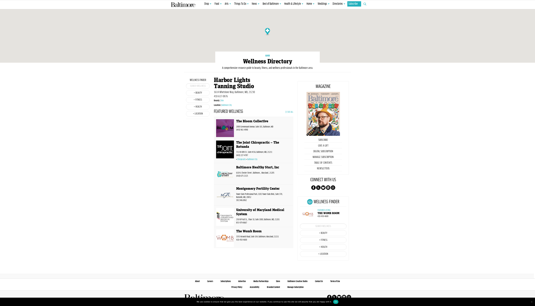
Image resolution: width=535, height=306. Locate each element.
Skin (222, 100)
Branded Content (273, 287)
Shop (206, 4)
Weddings (322, 4)
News (254, 4)
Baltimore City (227, 105)
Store (278, 281)
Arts (226, 4)
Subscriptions (226, 281)
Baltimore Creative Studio (297, 281)
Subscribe (353, 4)
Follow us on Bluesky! (323, 187)
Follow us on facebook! (313, 187)
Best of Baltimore (271, 4)
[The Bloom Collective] (225, 128)
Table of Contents (323, 162)
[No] (531, 301)
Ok (336, 302)
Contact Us (319, 281)
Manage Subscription (323, 157)
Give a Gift (323, 145)
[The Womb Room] (225, 238)
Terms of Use (335, 281)
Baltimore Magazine (183, 4)
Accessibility (254, 287)
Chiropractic (241, 159)
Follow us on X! (318, 187)
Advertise (242, 281)
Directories (338, 4)
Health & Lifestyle (292, 4)
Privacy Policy (236, 287)
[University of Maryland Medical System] (225, 217)
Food (217, 4)
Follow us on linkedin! (328, 187)
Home (309, 4)
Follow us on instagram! (333, 187)
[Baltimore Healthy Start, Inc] (225, 174)
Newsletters (323, 168)
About (197, 281)
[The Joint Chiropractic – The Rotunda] (225, 151)
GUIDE (267, 56)
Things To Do (240, 4)
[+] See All (289, 112)
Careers (210, 281)
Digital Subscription (323, 151)
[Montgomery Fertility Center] (225, 195)
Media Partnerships (260, 281)
